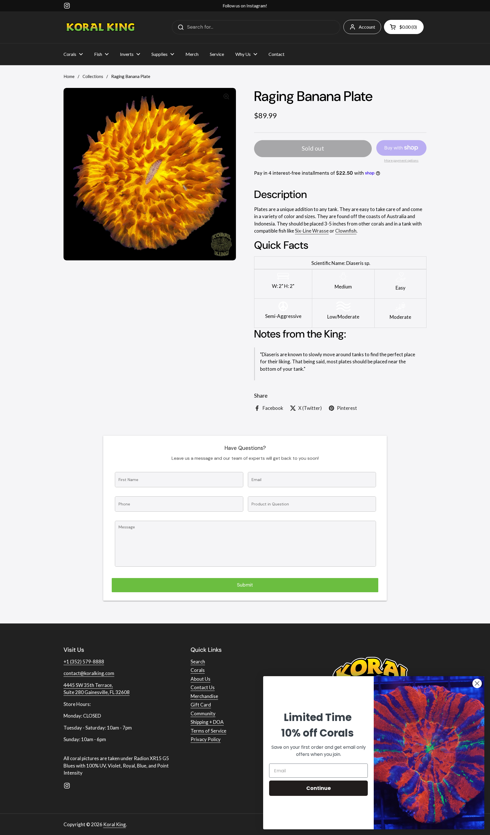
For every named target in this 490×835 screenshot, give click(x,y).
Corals (198, 670)
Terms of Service (208, 731)
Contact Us (203, 687)
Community (203, 713)
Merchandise (204, 696)
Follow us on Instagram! (245, 5)
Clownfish (345, 231)
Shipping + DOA (207, 722)
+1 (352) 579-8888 (84, 662)
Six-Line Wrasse (312, 231)
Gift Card (201, 705)
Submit (245, 585)
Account (367, 26)
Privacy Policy (206, 739)
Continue (318, 788)
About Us (200, 679)
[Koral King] (101, 27)
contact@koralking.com (89, 673)
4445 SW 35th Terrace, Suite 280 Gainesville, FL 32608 (97, 688)
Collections (93, 76)
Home (69, 76)
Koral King (114, 824)
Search (198, 662)
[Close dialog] (477, 683)
